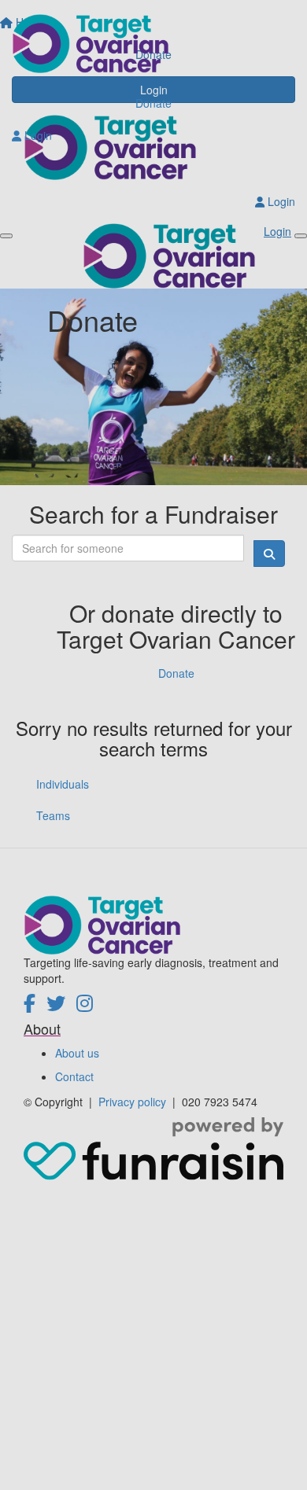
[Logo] (153, 43)
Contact (74, 1076)
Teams (53, 815)
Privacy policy (133, 1101)
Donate (153, 103)
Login (36, 135)
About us (77, 1053)
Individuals (62, 784)
